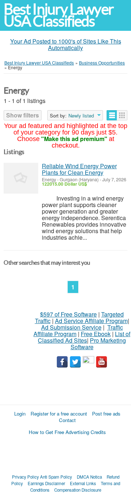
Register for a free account (59, 413)
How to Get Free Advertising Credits (67, 432)
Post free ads (106, 413)
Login (19, 413)
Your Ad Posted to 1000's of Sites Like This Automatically (65, 44)
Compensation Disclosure (77, 490)
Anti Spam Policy (56, 477)
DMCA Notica (89, 477)
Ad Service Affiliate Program (91, 321)
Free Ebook (96, 334)
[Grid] (122, 115)
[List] (112, 115)
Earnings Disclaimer (46, 483)
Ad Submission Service (71, 327)
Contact (67, 420)
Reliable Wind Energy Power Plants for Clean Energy (79, 169)
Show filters (22, 115)
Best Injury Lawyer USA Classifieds (59, 15)
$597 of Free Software (68, 314)
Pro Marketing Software (98, 343)
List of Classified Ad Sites (84, 337)
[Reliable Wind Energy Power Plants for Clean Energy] (21, 178)
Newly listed (81, 115)
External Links (83, 483)
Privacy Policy (25, 477)
